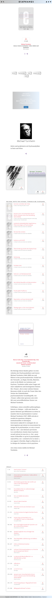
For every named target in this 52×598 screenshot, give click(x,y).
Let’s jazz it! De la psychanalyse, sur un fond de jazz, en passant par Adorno (26, 550)
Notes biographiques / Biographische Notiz (25, 583)
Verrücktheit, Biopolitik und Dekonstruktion (25, 282)
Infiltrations (17, 563)
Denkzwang (17, 257)
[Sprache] (48, 2)
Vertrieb (26, 596)
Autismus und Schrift (19, 240)
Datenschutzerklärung (37, 596)
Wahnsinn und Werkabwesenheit (22, 274)
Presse (22, 596)
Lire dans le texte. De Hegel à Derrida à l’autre (26, 512)
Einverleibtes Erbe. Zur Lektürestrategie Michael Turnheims (24, 490)
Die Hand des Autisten (19, 232)
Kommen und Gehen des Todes (22, 204)
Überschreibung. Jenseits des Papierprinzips (25, 249)
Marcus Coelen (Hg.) (18, 359)
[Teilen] (27, 54)
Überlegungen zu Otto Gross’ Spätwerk (24, 308)
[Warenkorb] (50, 2)
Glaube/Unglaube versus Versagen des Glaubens (24, 532)
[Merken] (25, 54)
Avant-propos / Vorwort (20, 469)
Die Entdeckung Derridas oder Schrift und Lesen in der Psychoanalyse (25, 483)
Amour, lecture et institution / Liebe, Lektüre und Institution (25, 476)
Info (19, 596)
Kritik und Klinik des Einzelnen (21, 544)
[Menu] (1, 2)
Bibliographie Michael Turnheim (22, 588)
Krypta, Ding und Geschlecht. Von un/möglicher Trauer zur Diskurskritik (23, 518)
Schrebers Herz (18, 265)
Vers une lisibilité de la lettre (21, 496)
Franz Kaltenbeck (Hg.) (30, 359)
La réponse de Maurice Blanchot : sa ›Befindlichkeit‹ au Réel (23, 557)
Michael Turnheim (26, 44)
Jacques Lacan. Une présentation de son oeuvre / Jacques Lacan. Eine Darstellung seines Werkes (24, 215)
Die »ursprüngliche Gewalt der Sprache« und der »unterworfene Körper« (25, 525)
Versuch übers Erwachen (20, 501)
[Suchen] (3, 2)
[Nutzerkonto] (46, 2)
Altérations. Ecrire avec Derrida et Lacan (24, 507)
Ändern (26, 107)
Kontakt (30, 596)
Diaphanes (26, 2)
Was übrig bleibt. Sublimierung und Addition (25, 538)
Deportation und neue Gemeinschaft (23, 299)
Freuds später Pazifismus (20, 291)
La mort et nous (18, 569)
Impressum (44, 596)
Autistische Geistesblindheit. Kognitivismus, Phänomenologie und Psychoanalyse (25, 224)
